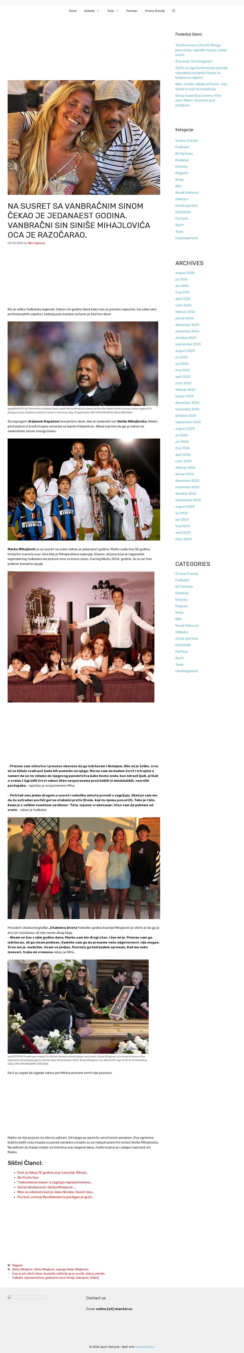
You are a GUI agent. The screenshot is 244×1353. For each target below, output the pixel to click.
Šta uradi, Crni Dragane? (193, 61)
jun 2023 (182, 519)
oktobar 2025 (185, 338)
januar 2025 (184, 396)
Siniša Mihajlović (44, 1269)
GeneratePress (145, 1347)
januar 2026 (184, 318)
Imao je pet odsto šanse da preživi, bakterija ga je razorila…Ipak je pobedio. (58, 1273)
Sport (179, 225)
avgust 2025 (185, 351)
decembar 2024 (187, 403)
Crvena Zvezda (155, 11)
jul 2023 (181, 513)
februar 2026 (185, 312)
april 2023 (182, 532)
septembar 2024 (188, 422)
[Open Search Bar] (174, 11)
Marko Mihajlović (22, 1269)
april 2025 (182, 377)
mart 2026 (183, 305)
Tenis (110, 11)
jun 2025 (182, 364)
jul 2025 (181, 357)
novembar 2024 (187, 409)
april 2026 (182, 299)
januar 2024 (184, 474)
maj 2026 (182, 292)
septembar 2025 (188, 344)
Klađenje (182, 160)
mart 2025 (183, 383)
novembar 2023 (187, 487)
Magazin (17, 1265)
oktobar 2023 (185, 493)
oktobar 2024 (185, 416)
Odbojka (181, 199)
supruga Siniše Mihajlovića (72, 1269)
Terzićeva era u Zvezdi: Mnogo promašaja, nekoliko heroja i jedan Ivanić (201, 50)
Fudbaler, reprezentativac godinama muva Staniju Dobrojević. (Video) (55, 1277)
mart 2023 (183, 539)
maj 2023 (182, 526)
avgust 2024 (185, 428)
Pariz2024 (183, 212)
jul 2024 (181, 435)
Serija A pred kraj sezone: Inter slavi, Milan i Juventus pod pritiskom (198, 100)
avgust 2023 (185, 506)
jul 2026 (181, 279)
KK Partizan (184, 153)
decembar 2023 (187, 480)
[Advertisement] (84, 52)
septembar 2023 (188, 500)
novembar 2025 (187, 331)
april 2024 (182, 454)
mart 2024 (183, 461)
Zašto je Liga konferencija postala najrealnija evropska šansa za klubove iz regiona (201, 72)
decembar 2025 (187, 325)
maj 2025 (182, 370)
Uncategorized (186, 238)
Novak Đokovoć (187, 192)
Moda (179, 179)
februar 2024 (185, 467)
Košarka (89, 11)
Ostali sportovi (186, 205)
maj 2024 (182, 448)
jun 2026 (182, 286)
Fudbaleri (182, 147)
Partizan (131, 11)
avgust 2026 (185, 273)
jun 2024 (182, 441)
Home (73, 11)
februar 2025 (185, 390)
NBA (178, 186)
